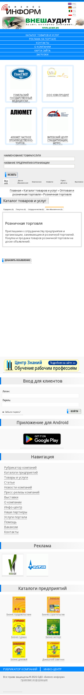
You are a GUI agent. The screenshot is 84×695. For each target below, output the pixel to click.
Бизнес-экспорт (53, 637)
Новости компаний (18, 487)
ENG (74, 3)
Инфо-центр (13, 507)
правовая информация (34, 679)
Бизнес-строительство (53, 614)
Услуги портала (15, 517)
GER (74, 7)
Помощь (10, 522)
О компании (13, 502)
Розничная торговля (57, 194)
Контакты (11, 532)
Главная (15, 190)
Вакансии (11, 527)
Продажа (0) (8, 209)
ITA (74, 11)
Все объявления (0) (54, 209)
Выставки (11, 497)
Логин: (6, 391)
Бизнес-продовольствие (18, 614)
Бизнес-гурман (19, 637)
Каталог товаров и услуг (40, 190)
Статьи (9, 482)
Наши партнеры (15, 512)
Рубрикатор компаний (20, 467)
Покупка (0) (21, 209)
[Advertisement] (42, 312)
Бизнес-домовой (19, 659)
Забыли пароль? (12, 411)
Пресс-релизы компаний (21, 492)
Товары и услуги (16, 477)
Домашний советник (53, 659)
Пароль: (7, 400)
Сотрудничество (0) (36, 209)
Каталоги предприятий (21, 472)
